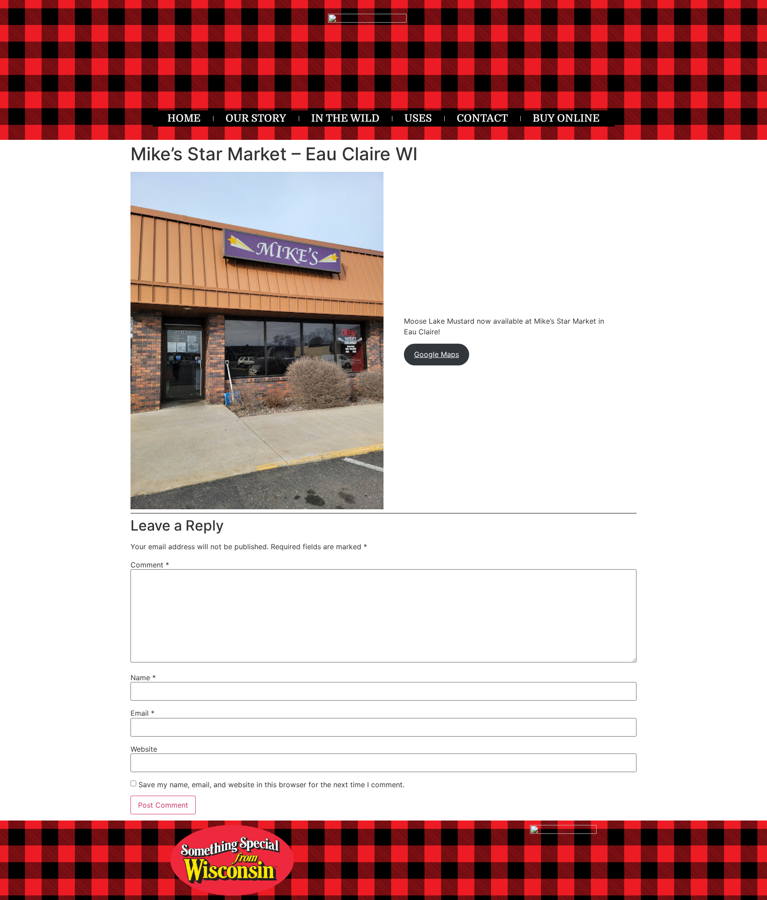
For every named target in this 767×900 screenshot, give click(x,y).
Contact (482, 118)
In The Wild (345, 118)
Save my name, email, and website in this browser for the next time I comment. (271, 784)
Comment (149, 564)
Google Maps (436, 354)
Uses (418, 118)
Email (142, 713)
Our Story (255, 118)
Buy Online (566, 118)
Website (143, 749)
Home (184, 118)
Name (143, 677)
